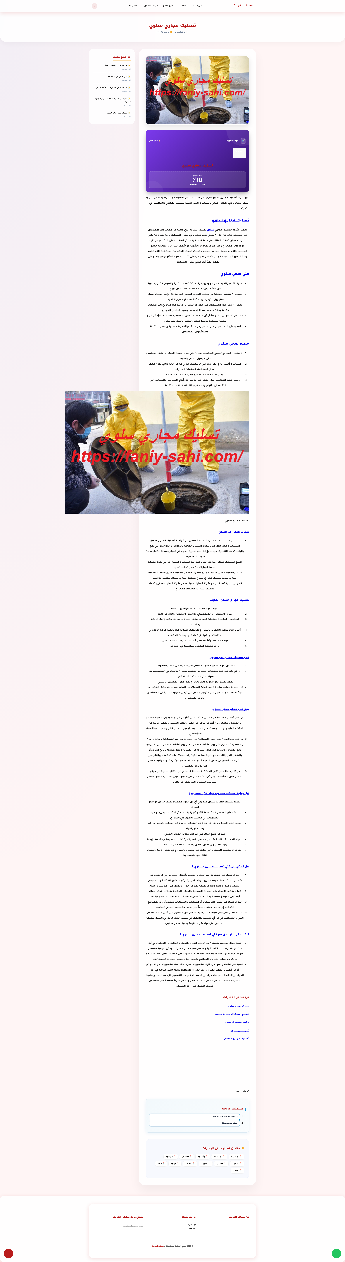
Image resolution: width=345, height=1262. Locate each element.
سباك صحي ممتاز (230, 1123)
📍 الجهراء (237, 1164)
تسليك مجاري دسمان (236, 1039)
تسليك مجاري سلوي (230, 221)
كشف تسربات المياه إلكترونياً (225, 1117)
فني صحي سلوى (239, 1031)
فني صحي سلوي (234, 274)
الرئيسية (197, 6)
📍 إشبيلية (202, 1157)
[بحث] (94, 6)
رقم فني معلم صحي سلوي (230, 709)
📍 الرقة (161, 1164)
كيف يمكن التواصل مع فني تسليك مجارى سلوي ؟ (214, 934)
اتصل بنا (133, 6)
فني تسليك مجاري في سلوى (229, 657)
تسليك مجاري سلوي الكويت (229, 600)
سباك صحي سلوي (238, 1006)
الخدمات (184, 6)
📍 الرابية (175, 1164)
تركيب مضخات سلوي (237, 1022)
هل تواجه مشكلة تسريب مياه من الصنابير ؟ (219, 793)
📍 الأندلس (187, 1157)
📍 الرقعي (237, 1171)
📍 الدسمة (190, 1164)
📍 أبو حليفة (236, 1157)
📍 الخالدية (221, 1164)
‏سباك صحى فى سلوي (233, 532)
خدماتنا (192, 1229)
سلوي (210, 230)
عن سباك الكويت (150, 6)
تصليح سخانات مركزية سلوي (232, 1014)
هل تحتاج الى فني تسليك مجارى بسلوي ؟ (220, 866)
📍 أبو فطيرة (219, 1157)
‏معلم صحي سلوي (233, 344)
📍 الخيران (205, 1164)
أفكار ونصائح (169, 6)
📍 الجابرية (170, 1157)
